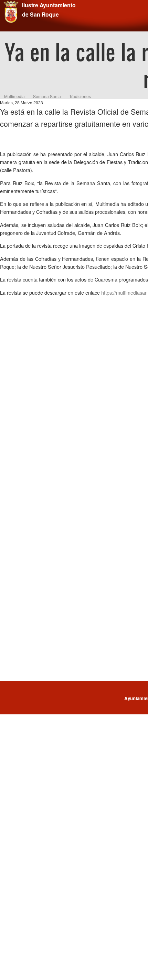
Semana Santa (47, 96)
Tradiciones (80, 96)
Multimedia (14, 96)
